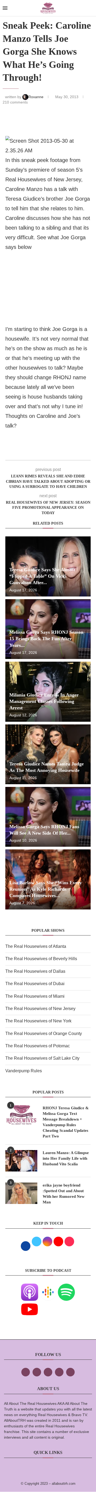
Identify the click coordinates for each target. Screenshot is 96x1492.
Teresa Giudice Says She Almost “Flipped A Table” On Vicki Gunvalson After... (42, 576)
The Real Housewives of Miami (35, 996)
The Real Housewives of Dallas (35, 971)
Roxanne (36, 97)
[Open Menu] (5, 8)
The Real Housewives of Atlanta (35, 946)
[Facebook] (25, 1372)
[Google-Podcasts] (48, 1287)
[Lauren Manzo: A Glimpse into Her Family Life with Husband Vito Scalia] (21, 1161)
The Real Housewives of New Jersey (40, 1008)
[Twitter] (37, 1372)
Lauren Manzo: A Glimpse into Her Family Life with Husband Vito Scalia (66, 1158)
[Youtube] (29, 1304)
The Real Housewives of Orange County (43, 1033)
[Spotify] (66, 1287)
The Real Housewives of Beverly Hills (41, 958)
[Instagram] (48, 1372)
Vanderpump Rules (23, 1071)
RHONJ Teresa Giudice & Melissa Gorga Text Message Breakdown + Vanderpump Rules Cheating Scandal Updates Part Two (66, 1122)
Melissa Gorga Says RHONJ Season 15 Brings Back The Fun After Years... (46, 638)
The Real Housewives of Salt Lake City (42, 1058)
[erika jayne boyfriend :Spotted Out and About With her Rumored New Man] (21, 1193)
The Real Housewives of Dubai (35, 983)
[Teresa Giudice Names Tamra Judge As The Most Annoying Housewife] (48, 754)
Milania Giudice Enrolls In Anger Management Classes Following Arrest (44, 701)
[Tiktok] (59, 1372)
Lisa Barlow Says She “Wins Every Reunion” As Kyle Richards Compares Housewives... (45, 889)
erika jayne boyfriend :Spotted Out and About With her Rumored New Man (64, 1193)
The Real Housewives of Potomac (37, 1046)
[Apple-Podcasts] (29, 1287)
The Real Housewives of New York (38, 1021)
